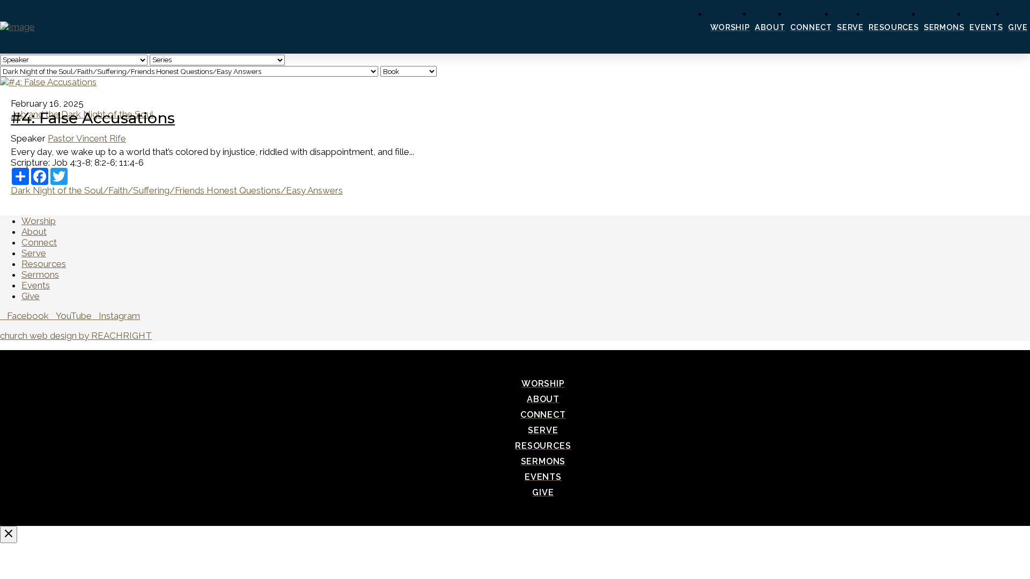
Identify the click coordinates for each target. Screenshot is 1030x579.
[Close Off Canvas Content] (8, 534)
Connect (39, 242)
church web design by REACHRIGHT (76, 335)
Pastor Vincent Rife (87, 138)
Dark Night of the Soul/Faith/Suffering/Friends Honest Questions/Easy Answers (177, 190)
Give (30, 296)
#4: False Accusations (93, 118)
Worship (38, 221)
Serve (33, 253)
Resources (43, 263)
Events (35, 285)
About (34, 231)
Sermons (40, 274)
